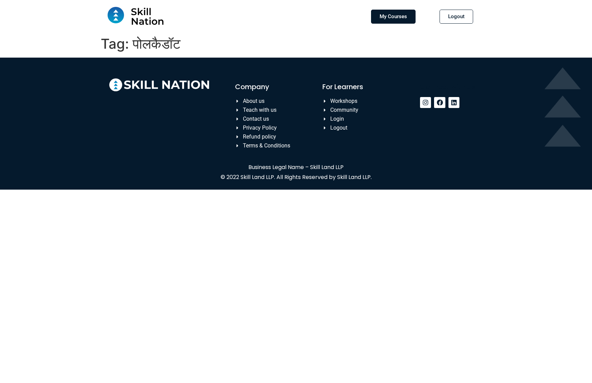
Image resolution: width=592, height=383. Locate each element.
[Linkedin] (453, 102)
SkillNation (147, 16)
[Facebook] (439, 102)
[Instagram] (425, 102)
